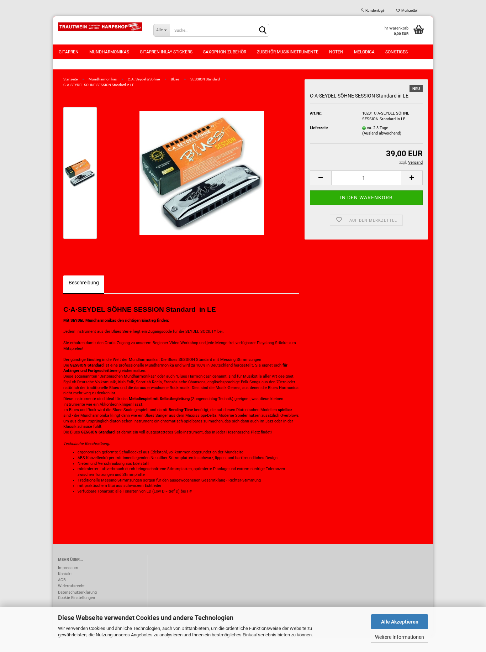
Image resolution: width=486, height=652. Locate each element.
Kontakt (65, 574)
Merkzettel (408, 10)
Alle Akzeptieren (399, 622)
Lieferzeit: (319, 128)
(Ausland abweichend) (381, 133)
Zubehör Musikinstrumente (287, 51)
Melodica (364, 51)
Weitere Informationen (399, 637)
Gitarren (69, 51)
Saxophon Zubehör (224, 51)
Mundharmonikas (109, 51)
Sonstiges (396, 51)
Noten (336, 51)
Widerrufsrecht (71, 586)
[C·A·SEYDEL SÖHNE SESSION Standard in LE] (201, 172)
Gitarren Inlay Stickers (166, 51)
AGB (62, 580)
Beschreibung (84, 282)
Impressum (68, 568)
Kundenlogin (375, 10)
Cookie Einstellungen (76, 597)
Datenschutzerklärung (77, 592)
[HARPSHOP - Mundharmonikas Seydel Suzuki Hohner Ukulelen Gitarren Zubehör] (100, 26)
